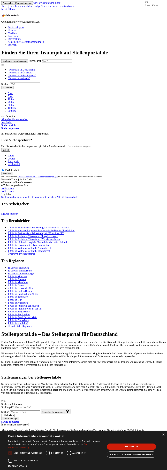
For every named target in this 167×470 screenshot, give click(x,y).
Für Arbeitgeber (16, 27)
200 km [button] (12, 110)
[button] (22, 69)
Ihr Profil (12, 44)
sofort (11, 155)
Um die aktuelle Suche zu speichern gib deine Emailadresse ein (33, 146)
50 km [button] (11, 105)
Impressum (13, 36)
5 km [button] (10, 96)
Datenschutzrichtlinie (27, 176)
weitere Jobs (7, 188)
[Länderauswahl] (2, 64)
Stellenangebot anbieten (13, 197)
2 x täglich (13, 161)
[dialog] (83, 450)
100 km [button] (12, 108)
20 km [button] (11, 102)
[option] (87, 69)
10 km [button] (11, 99)
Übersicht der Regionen (20, 326)
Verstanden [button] (131, 446)
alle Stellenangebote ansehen (41, 197)
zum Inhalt (54, 2)
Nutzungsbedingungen (48, 176)
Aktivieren (7, 173)
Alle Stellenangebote (67, 197)
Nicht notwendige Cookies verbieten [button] (131, 454)
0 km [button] (10, 93)
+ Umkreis (7, 87)
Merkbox (12, 33)
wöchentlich (14, 164)
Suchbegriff (35, 60)
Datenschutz (14, 39)
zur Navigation (41, 2)
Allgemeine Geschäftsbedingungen (26, 41)
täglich (6, 150)
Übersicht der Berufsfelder (21, 253)
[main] (83, 241)
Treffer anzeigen (10, 418)
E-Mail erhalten (13, 170)
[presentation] (24, 6)
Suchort (5, 84)
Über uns (12, 30)
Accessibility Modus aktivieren (17, 3)
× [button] (163, 434)
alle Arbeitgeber (9, 213)
